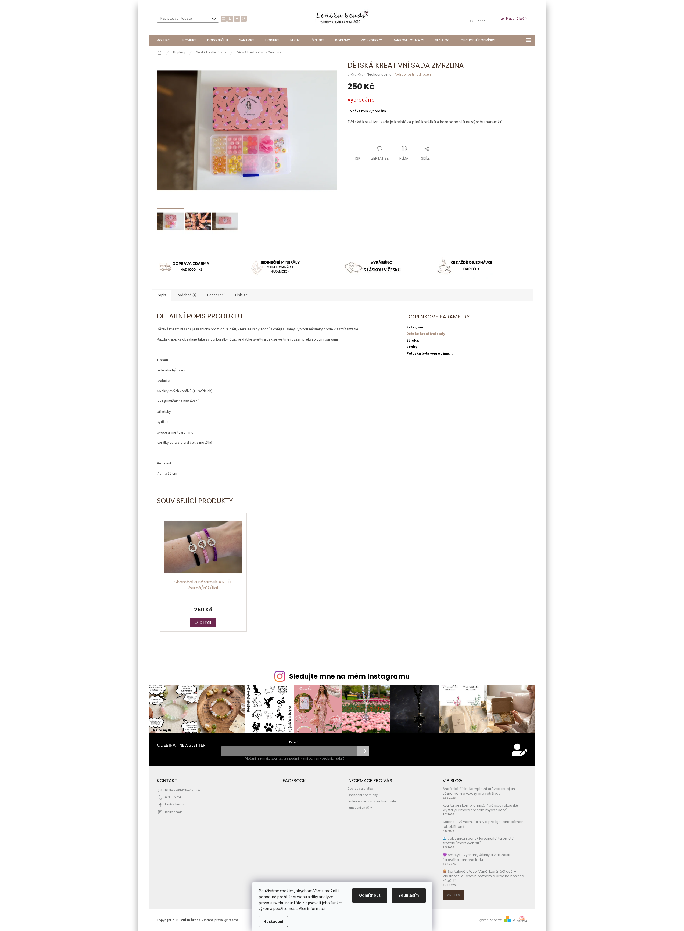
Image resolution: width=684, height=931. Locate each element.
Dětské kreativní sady (425, 333)
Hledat (213, 18)
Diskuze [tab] (241, 295)
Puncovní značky (360, 807)
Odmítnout (370, 895)
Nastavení (273, 922)
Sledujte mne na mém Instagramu (349, 676)
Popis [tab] (161, 295)
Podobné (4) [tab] (186, 295)
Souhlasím (408, 895)
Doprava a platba (360, 788)
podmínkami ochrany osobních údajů (317, 758)
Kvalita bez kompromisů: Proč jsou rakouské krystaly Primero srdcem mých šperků (480, 807)
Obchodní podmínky (363, 795)
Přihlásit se (363, 751)
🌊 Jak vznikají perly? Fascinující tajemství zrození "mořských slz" (478, 840)
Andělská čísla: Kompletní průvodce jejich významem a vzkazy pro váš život (479, 791)
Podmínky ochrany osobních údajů (373, 801)
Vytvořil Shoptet (490, 920)
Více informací (312, 909)
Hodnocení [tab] (215, 295)
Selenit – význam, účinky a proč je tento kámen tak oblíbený (483, 824)
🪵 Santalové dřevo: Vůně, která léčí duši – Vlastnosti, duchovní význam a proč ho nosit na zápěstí (483, 876)
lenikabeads (173, 812)
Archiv (453, 895)
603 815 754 (173, 797)
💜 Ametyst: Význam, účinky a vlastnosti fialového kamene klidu (476, 857)
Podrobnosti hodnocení (413, 74)
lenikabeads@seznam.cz (182, 789)
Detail (206, 622)
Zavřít (376, 138)
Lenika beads (174, 804)
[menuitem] (164, 40)
